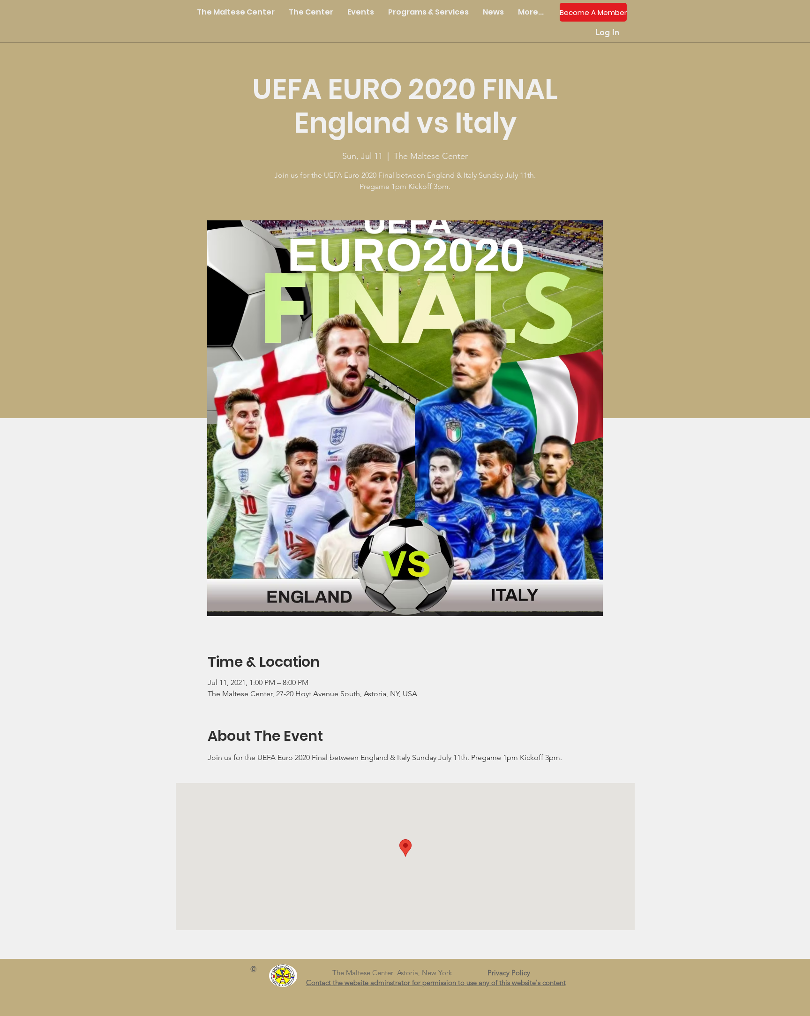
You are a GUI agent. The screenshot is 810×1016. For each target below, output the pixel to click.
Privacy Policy (513, 972)
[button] (311, 12)
